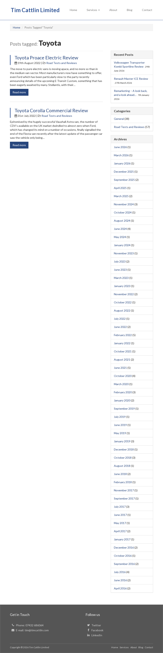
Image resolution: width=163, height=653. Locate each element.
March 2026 (121, 155)
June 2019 (120, 425)
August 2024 (122, 220)
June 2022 (120, 326)
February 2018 (123, 482)
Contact (147, 10)
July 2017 (120, 506)
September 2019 (124, 408)
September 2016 (124, 563)
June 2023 (120, 269)
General (119, 118)
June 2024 (120, 228)
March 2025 (121, 196)
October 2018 (123, 457)
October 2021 (123, 351)
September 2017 (124, 498)
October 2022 (123, 302)
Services (124, 647)
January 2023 (122, 286)
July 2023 (120, 261)
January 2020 (122, 400)
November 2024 (124, 204)
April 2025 (120, 188)
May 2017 (120, 523)
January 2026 (122, 163)
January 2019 (122, 441)
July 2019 (120, 416)
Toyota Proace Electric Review (46, 57)
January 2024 (122, 245)
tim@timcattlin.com (37, 630)
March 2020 (121, 384)
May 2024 (120, 237)
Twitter (96, 625)
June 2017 (120, 514)
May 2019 (120, 433)
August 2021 (122, 359)
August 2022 (122, 310)
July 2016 (120, 572)
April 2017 (120, 531)
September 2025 (124, 179)
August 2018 (122, 465)
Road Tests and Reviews (61, 63)
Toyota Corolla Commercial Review (51, 110)
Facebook (97, 630)
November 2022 (124, 294)
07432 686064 (34, 625)
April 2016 (120, 588)
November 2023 (124, 253)
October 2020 (123, 376)
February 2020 (123, 392)
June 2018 (120, 474)
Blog (129, 10)
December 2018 (124, 449)
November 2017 (124, 490)
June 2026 (120, 147)
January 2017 (122, 539)
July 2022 (120, 318)
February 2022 (123, 335)
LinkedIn (96, 635)
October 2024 (123, 212)
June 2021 (120, 367)
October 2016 (123, 555)
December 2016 (124, 547)
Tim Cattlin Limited (35, 10)
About (113, 10)
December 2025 (124, 171)
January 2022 (122, 343)
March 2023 (121, 277)
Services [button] (92, 10)
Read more (19, 92)
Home (73, 10)
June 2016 (120, 580)
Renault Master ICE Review (131, 78)
